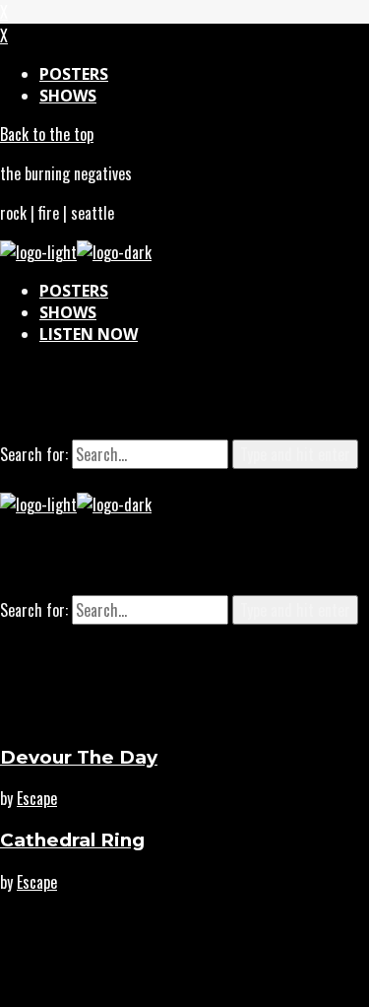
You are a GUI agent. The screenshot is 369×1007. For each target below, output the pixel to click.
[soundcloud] (185, 400)
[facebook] (232, 400)
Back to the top (46, 134)
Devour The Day (78, 757)
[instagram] (138, 400)
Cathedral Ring (72, 840)
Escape (37, 798)
